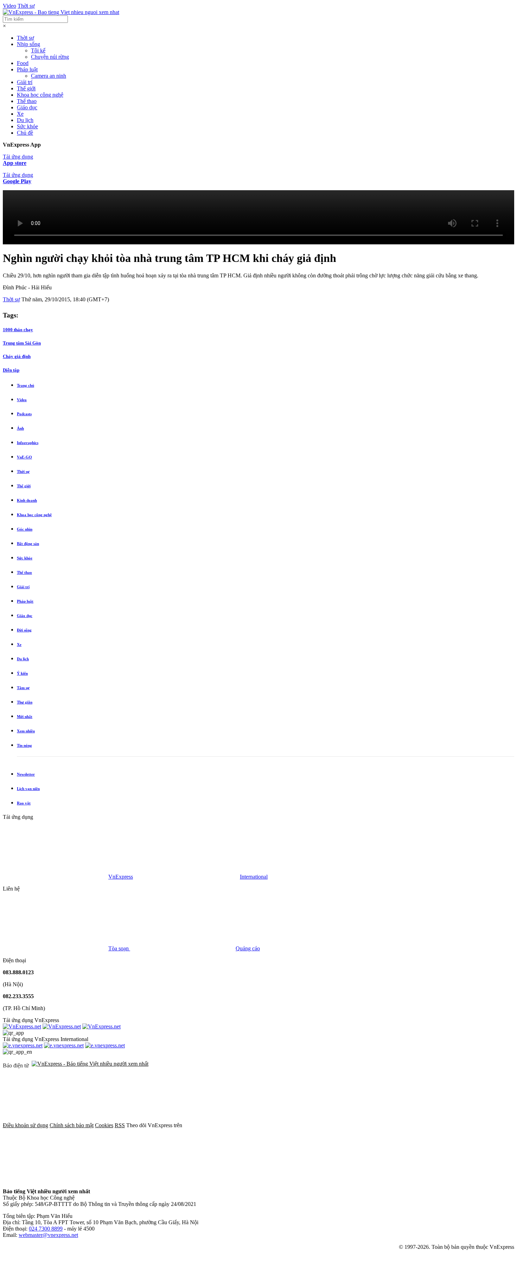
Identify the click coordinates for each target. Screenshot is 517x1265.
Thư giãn (24, 702)
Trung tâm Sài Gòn (22, 343)
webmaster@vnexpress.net (48, 1235)
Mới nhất (24, 716)
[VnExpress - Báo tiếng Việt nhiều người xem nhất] (61, 12)
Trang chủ (25, 385)
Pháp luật (27, 69)
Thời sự (26, 6)
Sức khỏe (27, 126)
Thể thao (27, 101)
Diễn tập (11, 370)
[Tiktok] (55, 1179)
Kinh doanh (27, 500)
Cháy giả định (17, 356)
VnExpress (120, 877)
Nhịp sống (28, 44)
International (254, 877)
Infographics (27, 443)
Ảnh (20, 428)
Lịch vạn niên (28, 788)
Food (22, 63)
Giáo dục (27, 107)
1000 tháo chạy (18, 329)
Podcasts (24, 414)
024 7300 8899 (46, 1229)
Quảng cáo (248, 948)
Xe (20, 114)
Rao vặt (24, 803)
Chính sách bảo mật (72, 1125)
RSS (120, 1125)
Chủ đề (25, 133)
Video (9, 6)
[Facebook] (236, 1125)
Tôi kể (38, 50)
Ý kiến (22, 673)
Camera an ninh (48, 76)
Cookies (104, 1125)
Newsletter (26, 774)
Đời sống (24, 630)
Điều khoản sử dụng (25, 1125)
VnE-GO (24, 457)
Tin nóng (24, 745)
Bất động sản (28, 543)
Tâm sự (23, 688)
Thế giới (26, 88)
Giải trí (24, 82)
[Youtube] (450, 1125)
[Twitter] (343, 1125)
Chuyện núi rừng (50, 57)
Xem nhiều (26, 731)
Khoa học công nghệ (40, 95)
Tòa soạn (119, 948)
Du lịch (25, 120)
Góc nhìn (24, 529)
